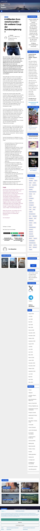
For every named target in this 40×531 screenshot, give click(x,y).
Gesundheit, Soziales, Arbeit (33, 421)
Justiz (30, 209)
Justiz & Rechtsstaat (33, 430)
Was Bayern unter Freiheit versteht (27, 501)
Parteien (30, 222)
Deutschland (31, 187)
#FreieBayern (31, 178)
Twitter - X (31, 291)
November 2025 (32, 335)
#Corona (17, 36)
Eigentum (30, 189)
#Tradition (31, 180)
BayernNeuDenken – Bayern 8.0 (33, 400)
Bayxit (30, 182)
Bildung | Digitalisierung (33, 405)
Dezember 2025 (32, 332)
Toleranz (35, 238)
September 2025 (32, 341)
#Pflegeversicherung (12, 38)
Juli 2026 (30, 316)
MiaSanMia (35, 216)
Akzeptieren (20, 519)
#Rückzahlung (11, 39)
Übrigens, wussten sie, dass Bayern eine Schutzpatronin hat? (18, 240)
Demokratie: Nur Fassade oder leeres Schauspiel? (8, 239)
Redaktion (21, 265)
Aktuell (30, 389)
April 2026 (31, 324)
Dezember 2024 (32, 363)
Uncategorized (31, 459)
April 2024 (31, 379)
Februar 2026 (31, 330)
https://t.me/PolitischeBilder (33, 127)
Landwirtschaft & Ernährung (32, 437)
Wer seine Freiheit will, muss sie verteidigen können (10, 502)
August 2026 (31, 313)
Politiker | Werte (32, 448)
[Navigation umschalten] (19, 11)
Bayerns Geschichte (33, 403)
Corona (34, 182)
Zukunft (30, 249)
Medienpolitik (31, 443)
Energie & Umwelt (32, 412)
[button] (38, 511)
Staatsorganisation (32, 454)
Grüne (30, 207)
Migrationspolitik (32, 446)
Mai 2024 (30, 376)
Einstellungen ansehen (20, 525)
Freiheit (30, 200)
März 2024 (31, 382)
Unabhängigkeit (31, 240)
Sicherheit (31, 231)
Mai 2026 (30, 321)
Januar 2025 (31, 360)
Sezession (31, 229)
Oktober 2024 (31, 368)
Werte (30, 247)
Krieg (34, 209)
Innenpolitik (31, 424)
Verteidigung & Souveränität (31, 463)
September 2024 (32, 371)
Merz (30, 216)
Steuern (30, 238)
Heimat (34, 207)
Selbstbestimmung (32, 227)
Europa (30, 196)
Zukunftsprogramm (32, 469)
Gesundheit (31, 418)
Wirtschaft (34, 247)
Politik (35, 222)
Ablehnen (20, 522)
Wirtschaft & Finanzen (33, 466)
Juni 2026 (31, 319)
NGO (35, 218)
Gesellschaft (31, 202)
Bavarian (11, 35)
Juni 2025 (31, 349)
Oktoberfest (31, 220)
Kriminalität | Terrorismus (31, 433)
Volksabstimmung (32, 242)
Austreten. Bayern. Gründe (32, 396)
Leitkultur (30, 211)
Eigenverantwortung (32, 191)
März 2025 (31, 354)
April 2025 (31, 352)
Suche (33, 265)
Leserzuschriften (32, 440)
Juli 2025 (30, 346)
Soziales (30, 451)
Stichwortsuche (32, 258)
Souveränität (31, 236)
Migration (30, 218)
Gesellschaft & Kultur (33, 415)
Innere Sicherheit (32, 427)
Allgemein (30, 392)
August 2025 (31, 343)
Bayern (36, 180)
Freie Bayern (31, 198)
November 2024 (32, 365)
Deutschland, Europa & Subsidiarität (33, 409)
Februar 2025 (31, 357)
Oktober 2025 (31, 338)
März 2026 (31, 327)
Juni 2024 (31, 373)
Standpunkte (31, 457)
